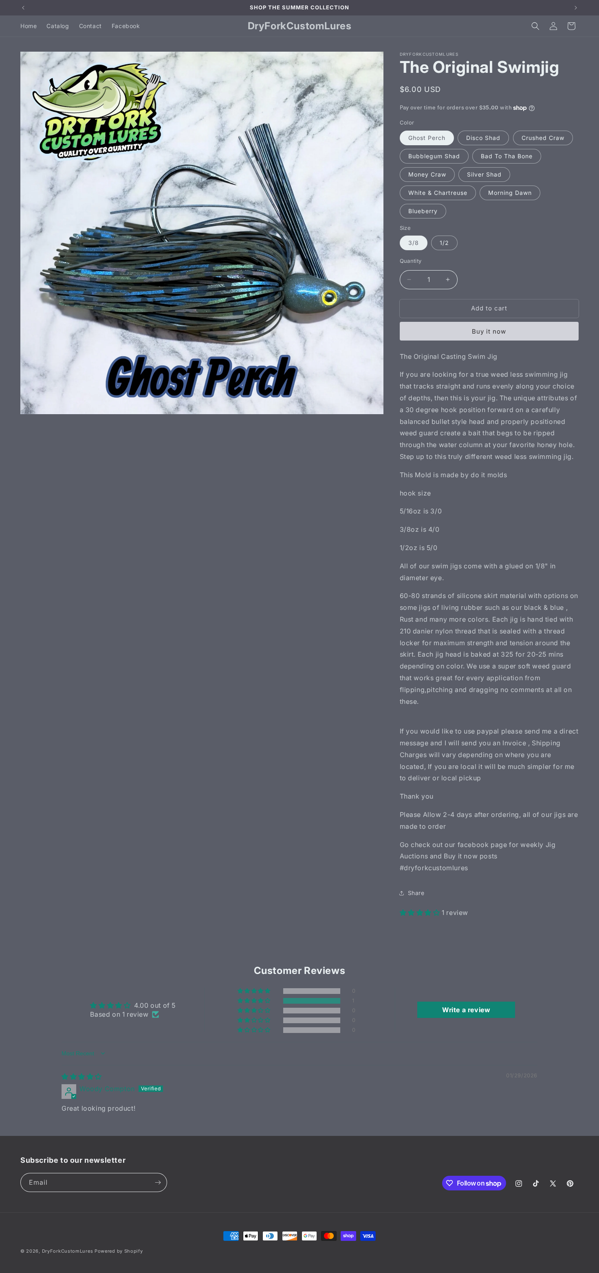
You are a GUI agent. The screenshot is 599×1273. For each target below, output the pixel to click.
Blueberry (423, 210)
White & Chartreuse (437, 192)
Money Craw (427, 174)
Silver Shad (484, 174)
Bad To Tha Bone (507, 156)
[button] (535, 26)
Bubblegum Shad (434, 156)
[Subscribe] (158, 1182)
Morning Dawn (510, 192)
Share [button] (416, 892)
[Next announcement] (576, 7)
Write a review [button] (466, 1010)
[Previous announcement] (23, 7)
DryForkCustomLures (67, 1251)
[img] (82, 1076)
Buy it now (489, 331)
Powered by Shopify (119, 1251)
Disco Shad (483, 137)
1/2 (444, 242)
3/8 (413, 242)
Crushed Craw (543, 137)
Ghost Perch (426, 137)
